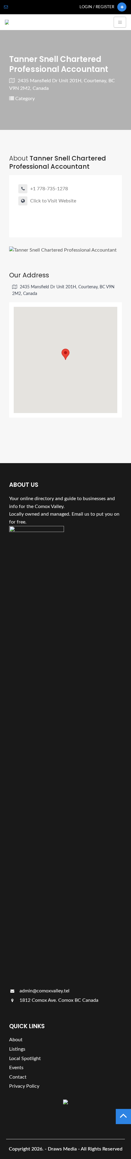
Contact (18, 1077)
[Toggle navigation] (120, 22)
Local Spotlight (25, 1058)
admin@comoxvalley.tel (43, 990)
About (16, 1039)
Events (16, 1067)
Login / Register (97, 7)
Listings (17, 1049)
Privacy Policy (24, 1086)
